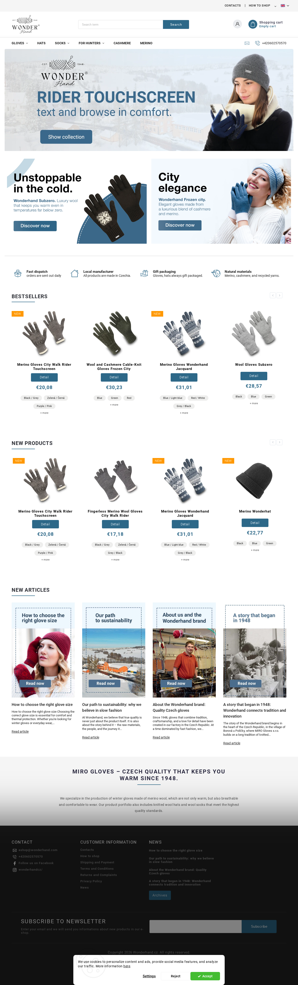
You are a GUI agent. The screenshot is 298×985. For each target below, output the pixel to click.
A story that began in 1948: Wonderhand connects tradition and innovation (180, 882)
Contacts (233, 5)
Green (114, 398)
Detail (44, 377)
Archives (159, 895)
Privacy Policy (91, 881)
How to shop (259, 5)
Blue (99, 398)
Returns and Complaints (98, 875)
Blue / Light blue (172, 398)
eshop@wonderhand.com (38, 850)
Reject (175, 976)
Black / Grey (31, 398)
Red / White (198, 398)
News (84, 887)
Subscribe (259, 926)
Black (239, 396)
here (126, 966)
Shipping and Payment (97, 862)
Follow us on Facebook (36, 863)
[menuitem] (22, 43)
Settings (149, 976)
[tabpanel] (44, 364)
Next (280, 295)
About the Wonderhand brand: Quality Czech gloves (178, 871)
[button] (13, 100)
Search (176, 24)
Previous (273, 295)
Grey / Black (184, 406)
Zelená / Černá (55, 398)
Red (129, 398)
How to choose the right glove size (176, 850)
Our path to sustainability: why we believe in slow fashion (181, 860)
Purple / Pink (44, 406)
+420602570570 (31, 856)
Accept (207, 976)
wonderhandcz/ (31, 869)
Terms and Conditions (97, 868)
